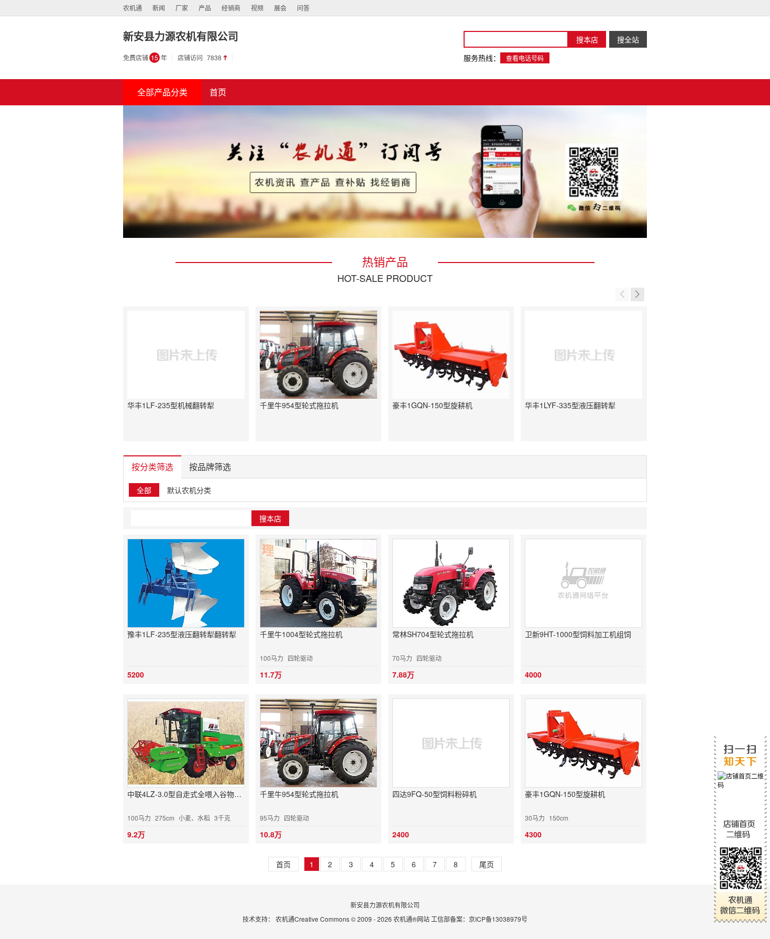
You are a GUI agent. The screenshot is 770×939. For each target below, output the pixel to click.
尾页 (486, 864)
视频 (257, 7)
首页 (283, 864)
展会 (280, 7)
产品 (205, 7)
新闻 (158, 7)
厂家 (181, 7)
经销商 (231, 7)
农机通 (132, 7)
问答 (303, 7)
